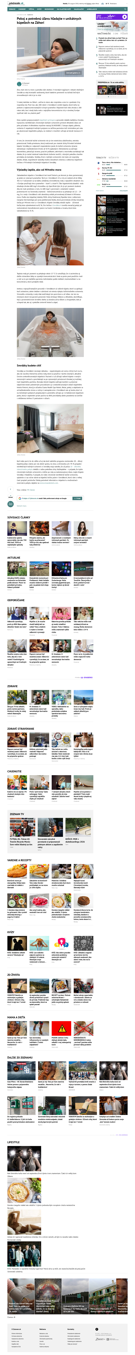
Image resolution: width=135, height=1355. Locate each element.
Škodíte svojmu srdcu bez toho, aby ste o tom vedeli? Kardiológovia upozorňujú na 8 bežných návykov (113, 57)
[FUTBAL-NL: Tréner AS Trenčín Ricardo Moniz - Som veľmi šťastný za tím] (22, 827)
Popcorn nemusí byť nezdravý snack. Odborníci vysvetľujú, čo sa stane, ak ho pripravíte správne (17, 752)
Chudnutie (10, 799)
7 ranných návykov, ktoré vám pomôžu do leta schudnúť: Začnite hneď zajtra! (61, 795)
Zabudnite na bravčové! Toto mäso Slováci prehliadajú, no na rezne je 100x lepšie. (39, 884)
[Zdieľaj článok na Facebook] (10, 489)
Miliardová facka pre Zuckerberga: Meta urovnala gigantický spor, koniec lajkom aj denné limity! (61, 582)
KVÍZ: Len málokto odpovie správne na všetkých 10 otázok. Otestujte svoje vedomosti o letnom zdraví (37, 957)
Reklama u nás (44, 1333)
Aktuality (32, 547)
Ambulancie (92, 9)
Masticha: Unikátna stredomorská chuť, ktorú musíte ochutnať (61, 882)
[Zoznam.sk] (101, 1340)
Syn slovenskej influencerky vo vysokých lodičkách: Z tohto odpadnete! (39, 1041)
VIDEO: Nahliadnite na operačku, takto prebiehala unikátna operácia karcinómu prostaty (60, 711)
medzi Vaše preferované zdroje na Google (44, 498)
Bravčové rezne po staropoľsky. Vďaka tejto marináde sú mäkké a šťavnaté (16, 884)
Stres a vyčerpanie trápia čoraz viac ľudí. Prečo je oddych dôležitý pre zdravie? (83, 710)
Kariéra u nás (15, 1341)
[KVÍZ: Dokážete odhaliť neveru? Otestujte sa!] (17, 943)
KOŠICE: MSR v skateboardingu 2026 (75, 840)
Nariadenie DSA (16, 1347)
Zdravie (12, 9)
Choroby (22, 9)
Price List (42, 1344)
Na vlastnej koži (64, 9)
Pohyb (9, 1004)
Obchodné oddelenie (74, 1336)
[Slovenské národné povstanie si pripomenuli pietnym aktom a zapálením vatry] (50, 827)
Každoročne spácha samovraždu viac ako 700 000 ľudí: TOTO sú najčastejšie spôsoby (16, 541)
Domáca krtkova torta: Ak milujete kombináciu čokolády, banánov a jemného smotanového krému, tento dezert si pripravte (83, 914)
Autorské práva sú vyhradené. (103, 1335)
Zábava (109, 106)
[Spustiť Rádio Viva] (111, 16)
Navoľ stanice (100, 191)
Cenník (41, 1341)
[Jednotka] (98, 174)
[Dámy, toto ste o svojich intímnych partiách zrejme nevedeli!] (83, 528)
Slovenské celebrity (14, 1271)
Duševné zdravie (11, 547)
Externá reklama (44, 1336)
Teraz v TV (101, 157)
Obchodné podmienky (46, 1339)
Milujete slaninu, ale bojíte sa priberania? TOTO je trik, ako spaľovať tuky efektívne (39, 541)
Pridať (78, 498)
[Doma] (98, 179)
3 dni (115, 33)
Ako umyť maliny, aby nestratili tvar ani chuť (38, 911)
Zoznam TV (17, 814)
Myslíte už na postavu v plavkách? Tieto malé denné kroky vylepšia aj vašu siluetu (82, 795)
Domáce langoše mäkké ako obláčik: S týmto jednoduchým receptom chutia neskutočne (61, 913)
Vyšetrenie (30, 14)
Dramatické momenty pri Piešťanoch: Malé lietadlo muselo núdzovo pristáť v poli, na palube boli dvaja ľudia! (39, 582)
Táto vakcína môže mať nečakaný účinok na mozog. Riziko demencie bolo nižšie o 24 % (113, 74)
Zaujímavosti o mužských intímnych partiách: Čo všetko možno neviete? (61, 540)
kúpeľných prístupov (47, 120)
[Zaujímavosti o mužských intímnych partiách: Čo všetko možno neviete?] (61, 528)
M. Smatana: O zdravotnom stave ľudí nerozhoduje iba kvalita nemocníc (38, 710)
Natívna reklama (44, 1347)
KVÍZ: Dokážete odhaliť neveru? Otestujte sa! (16, 954)
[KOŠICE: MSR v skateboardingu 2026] (78, 827)
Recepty (54, 919)
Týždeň (124, 33)
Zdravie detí (55, 1047)
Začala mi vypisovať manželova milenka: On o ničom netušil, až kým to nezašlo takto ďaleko (42, 1237)
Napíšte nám (15, 1344)
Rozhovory (49, 9)
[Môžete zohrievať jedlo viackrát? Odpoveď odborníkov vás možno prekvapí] (39, 740)
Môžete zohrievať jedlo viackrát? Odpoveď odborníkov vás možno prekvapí (38, 752)
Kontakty (71, 1329)
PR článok (31, 490)
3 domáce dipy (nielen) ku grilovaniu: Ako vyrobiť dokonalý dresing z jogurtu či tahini (17, 913)
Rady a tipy (55, 887)
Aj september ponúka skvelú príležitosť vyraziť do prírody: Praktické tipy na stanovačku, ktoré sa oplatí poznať (39, 1000)
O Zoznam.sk (16, 1329)
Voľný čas (32, 1007)
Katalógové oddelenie (74, 1339)
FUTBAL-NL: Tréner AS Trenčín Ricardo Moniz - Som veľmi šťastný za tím (21, 842)
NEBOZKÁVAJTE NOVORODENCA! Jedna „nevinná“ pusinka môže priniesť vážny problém (83, 1041)
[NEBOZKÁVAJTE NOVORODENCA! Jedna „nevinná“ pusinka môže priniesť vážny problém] (83, 1028)
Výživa (31, 9)
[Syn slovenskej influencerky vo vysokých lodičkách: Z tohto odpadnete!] (39, 1028)
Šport (66, 844)
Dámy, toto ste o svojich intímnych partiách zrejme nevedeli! (83, 540)
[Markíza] (98, 163)
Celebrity (9, 1047)
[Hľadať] (125, 9)
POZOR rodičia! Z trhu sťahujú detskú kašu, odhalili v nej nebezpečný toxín (61, 1041)
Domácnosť (77, 1004)
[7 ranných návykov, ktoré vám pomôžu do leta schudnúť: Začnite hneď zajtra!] (61, 782)
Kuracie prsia (77, 890)
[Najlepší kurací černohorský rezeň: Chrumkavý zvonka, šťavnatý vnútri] (83, 871)
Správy (39, 850)
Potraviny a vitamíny (13, 758)
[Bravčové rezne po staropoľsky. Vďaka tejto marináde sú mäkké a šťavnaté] (17, 871)
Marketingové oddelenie (75, 1341)
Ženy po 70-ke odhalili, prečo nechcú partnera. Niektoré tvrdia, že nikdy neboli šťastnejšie (16, 710)
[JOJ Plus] (98, 185)
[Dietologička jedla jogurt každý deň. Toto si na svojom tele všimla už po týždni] (83, 740)
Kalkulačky (79, 9)
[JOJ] (98, 168)
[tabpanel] (112, 57)
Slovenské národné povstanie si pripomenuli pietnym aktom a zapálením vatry (50, 843)
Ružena (89, 4)
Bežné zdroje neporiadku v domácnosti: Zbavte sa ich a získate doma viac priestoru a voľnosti (83, 998)
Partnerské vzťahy (14, 1240)
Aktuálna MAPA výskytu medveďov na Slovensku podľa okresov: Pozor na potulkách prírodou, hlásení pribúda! (16, 582)
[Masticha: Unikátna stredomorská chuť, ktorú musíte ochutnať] (61, 871)
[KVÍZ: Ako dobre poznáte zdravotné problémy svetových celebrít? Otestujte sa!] (61, 943)
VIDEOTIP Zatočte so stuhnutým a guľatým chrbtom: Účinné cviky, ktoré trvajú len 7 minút (16, 998)
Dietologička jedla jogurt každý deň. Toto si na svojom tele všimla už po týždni (83, 752)
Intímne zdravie (56, 545)
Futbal (11, 847)
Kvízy (39, 9)
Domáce (9, 590)
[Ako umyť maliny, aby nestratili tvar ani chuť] (39, 900)
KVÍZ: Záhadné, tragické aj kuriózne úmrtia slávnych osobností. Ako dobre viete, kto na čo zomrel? (83, 957)
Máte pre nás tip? (72, 1344)
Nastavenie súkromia (17, 1339)
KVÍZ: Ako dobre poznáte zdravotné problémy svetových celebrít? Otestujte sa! (61, 956)
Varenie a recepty (19, 860)
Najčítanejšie (104, 33)
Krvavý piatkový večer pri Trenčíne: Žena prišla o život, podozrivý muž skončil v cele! (83, 581)
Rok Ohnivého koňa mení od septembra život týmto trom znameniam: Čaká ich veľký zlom (116, 109)
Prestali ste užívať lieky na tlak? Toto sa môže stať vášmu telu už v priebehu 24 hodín (113, 40)
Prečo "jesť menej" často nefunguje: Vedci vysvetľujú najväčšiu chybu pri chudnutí (39, 795)
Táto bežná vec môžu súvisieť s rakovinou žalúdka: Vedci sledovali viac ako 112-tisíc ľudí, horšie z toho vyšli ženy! (61, 754)
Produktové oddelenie (74, 1333)
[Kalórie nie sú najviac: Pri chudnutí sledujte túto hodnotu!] (17, 782)
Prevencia (110, 197)
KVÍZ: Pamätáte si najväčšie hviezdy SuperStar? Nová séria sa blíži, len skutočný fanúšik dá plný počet (46, 1269)
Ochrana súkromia (17, 1336)
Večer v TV (114, 157)
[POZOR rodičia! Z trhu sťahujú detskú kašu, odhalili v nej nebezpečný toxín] (61, 1028)
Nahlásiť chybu (21, 506)
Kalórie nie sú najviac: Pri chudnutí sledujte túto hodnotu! (17, 794)
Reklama (43, 1329)
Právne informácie (17, 1333)
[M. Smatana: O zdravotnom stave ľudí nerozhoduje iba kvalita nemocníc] (39, 697)
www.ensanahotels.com (49, 483)
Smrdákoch (57, 205)
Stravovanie (33, 758)
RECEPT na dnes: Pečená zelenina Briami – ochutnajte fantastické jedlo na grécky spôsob (61, 998)
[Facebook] (96, 1329)
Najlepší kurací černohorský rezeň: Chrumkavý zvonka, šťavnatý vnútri (81, 884)
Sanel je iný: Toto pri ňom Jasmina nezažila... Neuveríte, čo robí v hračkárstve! (17, 1041)
